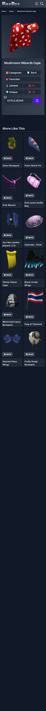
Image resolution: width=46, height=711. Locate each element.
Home (4, 11)
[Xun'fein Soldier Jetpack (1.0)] (12, 228)
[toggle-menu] (37, 4)
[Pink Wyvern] (12, 188)
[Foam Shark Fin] (34, 150)
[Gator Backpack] (12, 150)
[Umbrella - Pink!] (34, 228)
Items (11, 11)
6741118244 (15, 100)
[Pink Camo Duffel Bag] (34, 188)
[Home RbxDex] (13, 4)
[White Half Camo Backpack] (12, 307)
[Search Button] (42, 4)
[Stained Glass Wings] (12, 347)
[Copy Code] (37, 101)
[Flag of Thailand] (34, 307)
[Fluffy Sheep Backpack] (34, 347)
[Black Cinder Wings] (34, 268)
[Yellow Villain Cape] (12, 268)
